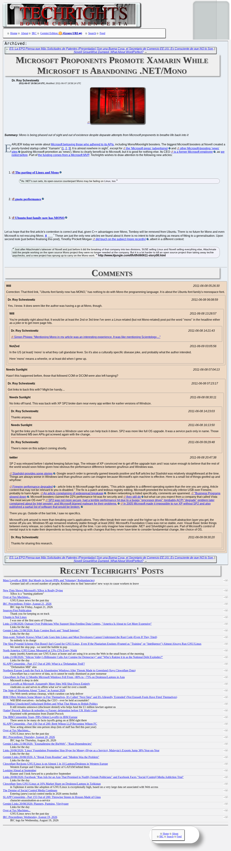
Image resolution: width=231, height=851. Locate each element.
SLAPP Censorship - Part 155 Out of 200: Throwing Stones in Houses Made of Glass (52, 797)
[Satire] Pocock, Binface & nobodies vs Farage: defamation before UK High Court (50, 710)
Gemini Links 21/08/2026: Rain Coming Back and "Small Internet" (41, 630)
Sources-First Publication (17, 610)
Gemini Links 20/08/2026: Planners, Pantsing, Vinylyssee (36, 803)
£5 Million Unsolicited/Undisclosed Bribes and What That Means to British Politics (50, 703)
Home (13, 33)
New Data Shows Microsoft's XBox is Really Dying (33, 590)
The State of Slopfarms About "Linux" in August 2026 (34, 690)
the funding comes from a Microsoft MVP (63, 155)
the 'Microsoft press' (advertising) (147, 148)
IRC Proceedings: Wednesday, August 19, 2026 (30, 817)
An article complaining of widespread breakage (73, 493)
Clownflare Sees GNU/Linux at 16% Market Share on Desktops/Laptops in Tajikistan (52, 783)
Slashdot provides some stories (32, 473)
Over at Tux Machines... (16, 597)
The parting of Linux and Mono (37, 172)
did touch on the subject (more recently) (121, 239)
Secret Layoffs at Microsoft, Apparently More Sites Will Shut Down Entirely (46, 683)
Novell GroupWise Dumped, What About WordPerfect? (108, 52)
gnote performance (28, 199)
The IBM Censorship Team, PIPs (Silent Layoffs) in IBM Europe (40, 717)
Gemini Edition (49, 33)
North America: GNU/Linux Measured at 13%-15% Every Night (40, 650)
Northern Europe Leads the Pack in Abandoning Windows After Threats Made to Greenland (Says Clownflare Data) (69, 670)
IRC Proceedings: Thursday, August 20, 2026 (29, 737)
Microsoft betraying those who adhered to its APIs (82, 144)
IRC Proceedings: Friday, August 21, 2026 (27, 603)
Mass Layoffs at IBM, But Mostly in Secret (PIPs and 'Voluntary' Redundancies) (49, 580)
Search (92, 33)
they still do (133, 496)
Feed (102, 33)
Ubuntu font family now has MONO (39, 217)
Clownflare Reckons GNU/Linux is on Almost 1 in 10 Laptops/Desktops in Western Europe (55, 763)
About (24, 33)
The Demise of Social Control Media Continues (30, 790)
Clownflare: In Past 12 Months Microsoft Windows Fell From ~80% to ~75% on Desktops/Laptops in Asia (64, 677)
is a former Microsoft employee (193, 151)
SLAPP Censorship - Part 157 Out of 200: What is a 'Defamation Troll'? (44, 663)
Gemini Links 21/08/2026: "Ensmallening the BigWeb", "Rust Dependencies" (47, 743)
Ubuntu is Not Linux (15, 617)
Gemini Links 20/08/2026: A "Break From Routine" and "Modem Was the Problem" (51, 757)
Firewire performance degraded (32, 486)
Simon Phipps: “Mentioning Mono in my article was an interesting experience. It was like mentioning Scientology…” (87, 336)
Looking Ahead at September (19, 770)
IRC (34, 33)
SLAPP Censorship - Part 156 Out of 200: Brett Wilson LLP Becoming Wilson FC (50, 723)
